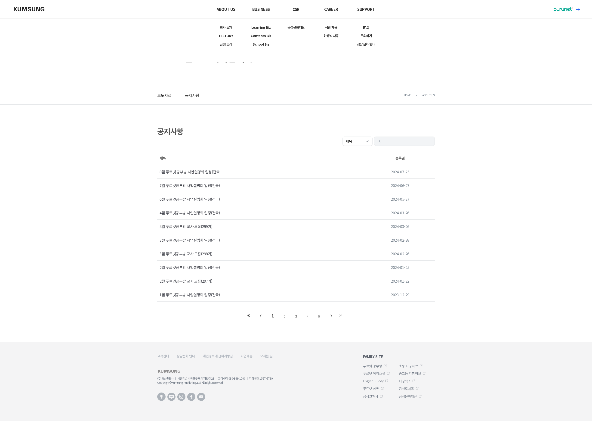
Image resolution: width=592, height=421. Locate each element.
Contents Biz (261, 35)
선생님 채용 (331, 35)
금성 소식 (226, 44)
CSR (296, 9)
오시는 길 (266, 356)
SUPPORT (366, 9)
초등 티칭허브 (408, 366)
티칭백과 (405, 381)
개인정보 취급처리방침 (218, 356)
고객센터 (163, 356)
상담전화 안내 (366, 44)
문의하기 (366, 35)
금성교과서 (370, 396)
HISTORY (226, 35)
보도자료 (164, 95)
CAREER (331, 9)
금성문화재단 (296, 27)
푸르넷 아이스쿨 (374, 373)
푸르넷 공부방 (372, 366)
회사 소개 (226, 27)
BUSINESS (261, 9)
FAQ (366, 27)
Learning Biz (261, 27)
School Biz (261, 44)
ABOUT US (226, 9)
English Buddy (373, 381)
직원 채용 (331, 27)
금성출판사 (31, 9)
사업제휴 (246, 356)
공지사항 (192, 95)
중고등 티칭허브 (410, 373)
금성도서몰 (406, 388)
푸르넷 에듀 (371, 388)
